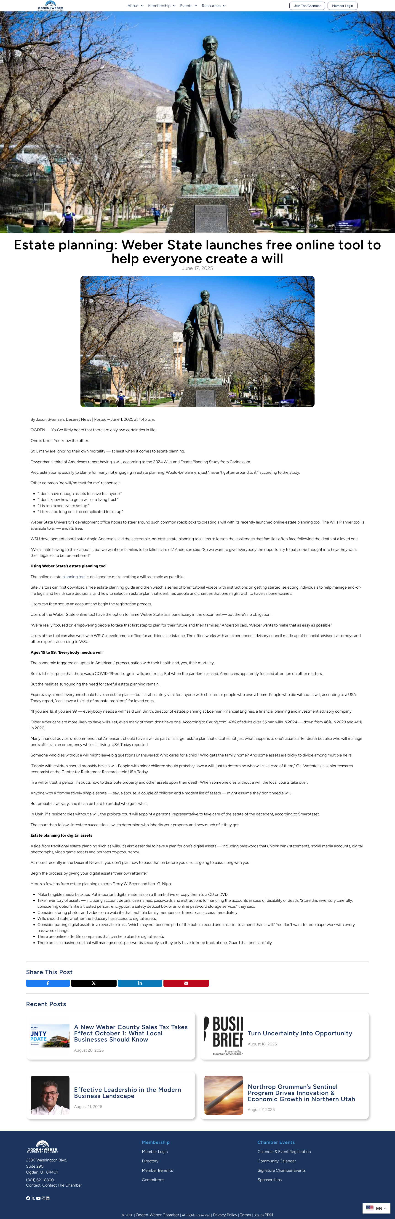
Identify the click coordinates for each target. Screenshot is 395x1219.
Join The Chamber (307, 6)
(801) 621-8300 (40, 1179)
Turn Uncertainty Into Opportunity (300, 1033)
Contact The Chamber (62, 1185)
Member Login (342, 6)
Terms (245, 1214)
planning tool (73, 576)
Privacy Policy (225, 1214)
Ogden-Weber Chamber (157, 1214)
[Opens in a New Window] (28, 1198)
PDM (269, 1214)
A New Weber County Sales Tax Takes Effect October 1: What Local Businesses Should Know (131, 1033)
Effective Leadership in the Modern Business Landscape (127, 1093)
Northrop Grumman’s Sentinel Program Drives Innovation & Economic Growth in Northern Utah (301, 1093)
